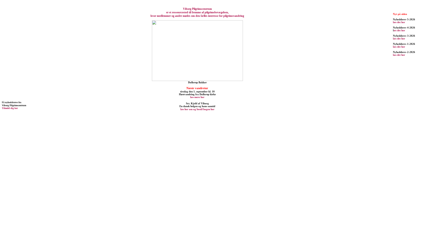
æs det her (399, 30)
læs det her (399, 22)
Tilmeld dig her (10, 108)
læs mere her (197, 97)
